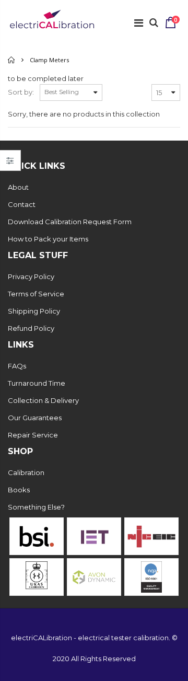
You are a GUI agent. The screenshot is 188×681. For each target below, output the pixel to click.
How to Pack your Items (48, 239)
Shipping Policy (34, 311)
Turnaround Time (36, 383)
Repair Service (33, 435)
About (18, 187)
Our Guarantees (35, 417)
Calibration (26, 472)
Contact (22, 204)
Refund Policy (31, 328)
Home (12, 59)
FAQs (17, 366)
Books (19, 490)
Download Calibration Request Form (70, 221)
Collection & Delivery (43, 400)
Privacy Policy (31, 276)
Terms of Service (36, 294)
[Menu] (138, 23)
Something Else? (36, 507)
